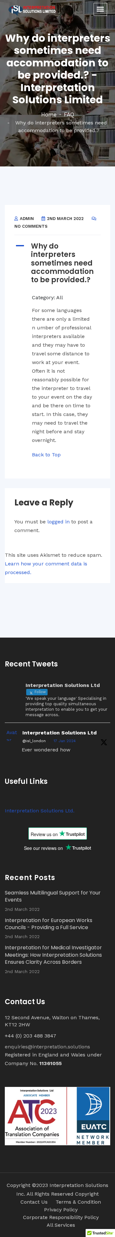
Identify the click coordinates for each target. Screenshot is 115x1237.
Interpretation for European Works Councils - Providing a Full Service (48, 924)
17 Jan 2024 (65, 741)
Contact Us (34, 1202)
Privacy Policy (61, 1210)
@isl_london (34, 741)
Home (49, 114)
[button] (57, 263)
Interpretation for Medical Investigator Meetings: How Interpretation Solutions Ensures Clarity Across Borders (53, 955)
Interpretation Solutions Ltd (59, 733)
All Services (61, 1225)
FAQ (69, 114)
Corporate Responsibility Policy (61, 1217)
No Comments (31, 226)
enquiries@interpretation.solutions (47, 1047)
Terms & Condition (78, 1202)
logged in (58, 522)
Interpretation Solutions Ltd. (39, 811)
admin (27, 218)
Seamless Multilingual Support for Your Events (53, 896)
